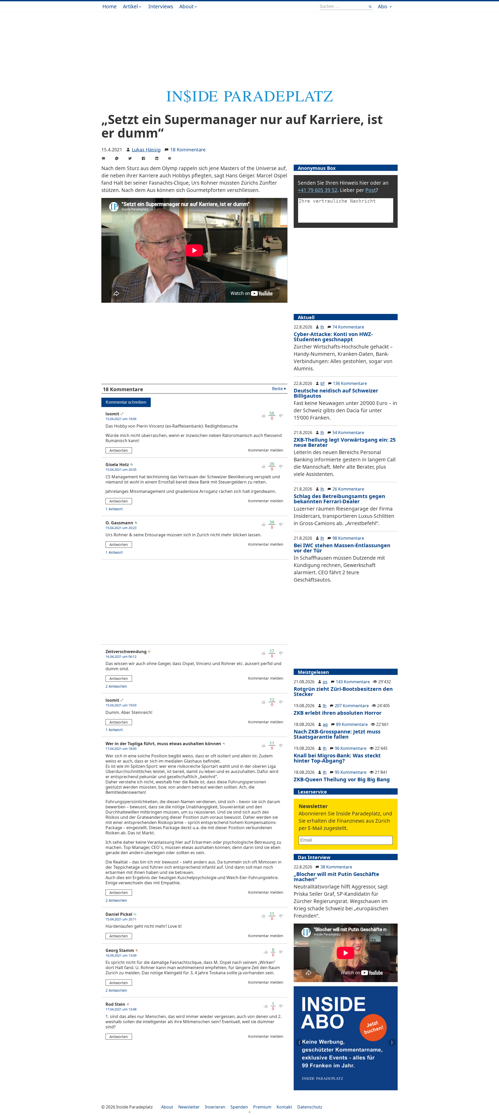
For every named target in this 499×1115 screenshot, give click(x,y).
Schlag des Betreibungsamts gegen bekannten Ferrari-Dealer (339, 499)
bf (322, 383)
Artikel (130, 6)
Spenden (239, 1107)
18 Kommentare (188, 149)
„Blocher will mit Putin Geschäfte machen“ (336, 877)
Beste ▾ (279, 388)
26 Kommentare (348, 489)
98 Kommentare (348, 538)
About (186, 6)
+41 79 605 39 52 (317, 190)
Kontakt (284, 1107)
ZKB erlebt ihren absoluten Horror (338, 712)
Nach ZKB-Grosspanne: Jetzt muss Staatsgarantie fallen (337, 734)
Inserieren (215, 1107)
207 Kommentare (352, 705)
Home (109, 6)
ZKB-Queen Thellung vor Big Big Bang (342, 779)
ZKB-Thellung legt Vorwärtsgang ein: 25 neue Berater (345, 442)
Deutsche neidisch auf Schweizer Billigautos (336, 393)
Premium (262, 1107)
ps (325, 682)
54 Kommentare (348, 432)
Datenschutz (309, 1107)
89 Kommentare (352, 724)
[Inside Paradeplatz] (249, 101)
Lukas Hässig (146, 149)
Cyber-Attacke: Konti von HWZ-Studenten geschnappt (333, 337)
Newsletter (189, 1107)
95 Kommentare (350, 772)
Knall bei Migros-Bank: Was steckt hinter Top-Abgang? (337, 758)
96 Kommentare (350, 748)
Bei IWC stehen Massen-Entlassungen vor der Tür (342, 548)
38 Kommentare (336, 867)
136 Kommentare (350, 383)
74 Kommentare (348, 327)
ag (325, 724)
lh (322, 327)
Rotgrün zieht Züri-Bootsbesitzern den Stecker (343, 691)
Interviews (160, 6)
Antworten (118, 450)
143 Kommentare (353, 682)
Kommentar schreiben (126, 402)
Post (370, 190)
